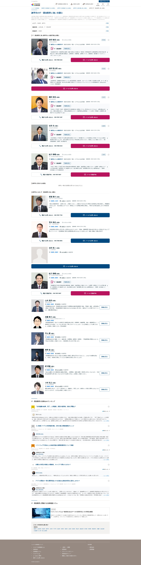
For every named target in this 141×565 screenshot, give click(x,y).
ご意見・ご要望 (66, 547)
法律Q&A (35, 549)
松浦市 (58, 528)
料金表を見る (67, 48)
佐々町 (39, 530)
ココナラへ (35, 1)
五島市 (69, 528)
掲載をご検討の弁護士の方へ (69, 555)
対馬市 (62, 528)
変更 (107, 23)
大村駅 (63, 201)
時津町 (52, 320)
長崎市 (56, 226)
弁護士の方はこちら (104, 1)
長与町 (85, 528)
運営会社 (92, 547)
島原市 (43, 528)
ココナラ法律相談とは (39, 547)
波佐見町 (102, 528)
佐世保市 (39, 528)
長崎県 (52, 201)
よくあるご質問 (37, 555)
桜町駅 (63, 226)
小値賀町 (36, 530)
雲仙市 (77, 528)
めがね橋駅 (64, 252)
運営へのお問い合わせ (39, 558)
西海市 (73, 528)
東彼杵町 (94, 528)
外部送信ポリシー (66, 553)
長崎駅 (63, 277)
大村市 (56, 201)
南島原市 (82, 528)
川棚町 (98, 528)
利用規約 (64, 549)
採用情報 (92, 549)
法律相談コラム (37, 551)
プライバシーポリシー (67, 551)
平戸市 (54, 528)
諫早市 (52, 44)
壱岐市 (66, 528)
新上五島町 (44, 530)
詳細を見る (104, 307)
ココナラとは (36, 553)
